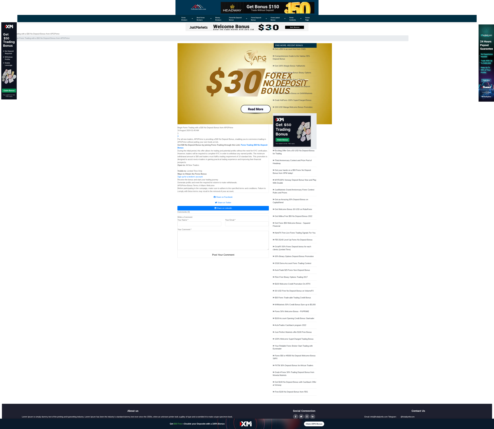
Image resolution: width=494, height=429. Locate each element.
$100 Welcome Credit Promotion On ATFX (292, 284)
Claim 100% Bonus (314, 424)
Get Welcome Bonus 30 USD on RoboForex (293, 209)
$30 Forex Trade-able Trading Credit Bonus (292, 298)
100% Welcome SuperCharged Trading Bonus (294, 339)
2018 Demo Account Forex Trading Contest (292, 263)
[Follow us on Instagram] (307, 416)
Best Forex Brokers (201, 19)
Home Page (307, 19)
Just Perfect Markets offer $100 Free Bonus (293, 332)
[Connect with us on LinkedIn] (312, 416)
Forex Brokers (184, 19)
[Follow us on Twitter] (301, 416)
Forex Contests (292, 19)
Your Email (230, 220)
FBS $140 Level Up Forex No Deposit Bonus (293, 240)
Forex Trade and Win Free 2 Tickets (289, 79)
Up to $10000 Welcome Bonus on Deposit (292, 86)
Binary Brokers (218, 19)
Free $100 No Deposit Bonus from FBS (291, 392)
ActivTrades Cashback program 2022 (290, 325)
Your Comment (185, 229)
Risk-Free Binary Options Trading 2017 (291, 277)
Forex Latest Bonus (275, 19)
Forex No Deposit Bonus (235, 19)
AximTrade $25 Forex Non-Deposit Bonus (292, 270)
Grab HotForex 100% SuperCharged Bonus (292, 100)
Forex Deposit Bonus (256, 19)
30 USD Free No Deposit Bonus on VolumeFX (294, 291)
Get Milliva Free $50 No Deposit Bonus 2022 (293, 216)
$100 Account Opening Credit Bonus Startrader (294, 318)
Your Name (183, 220)
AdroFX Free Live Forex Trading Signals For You (294, 233)
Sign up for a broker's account (190, 177)
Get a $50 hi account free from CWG (290, 49)
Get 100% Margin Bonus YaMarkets (289, 66)
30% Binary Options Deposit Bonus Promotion (294, 256)
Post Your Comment (223, 254)
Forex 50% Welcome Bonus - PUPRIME (291, 311)
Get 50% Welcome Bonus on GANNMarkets (293, 93)
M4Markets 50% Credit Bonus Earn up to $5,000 (295, 304)
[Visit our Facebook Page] (295, 416)
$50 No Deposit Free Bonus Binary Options (292, 73)
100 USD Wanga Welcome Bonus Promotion (293, 107)
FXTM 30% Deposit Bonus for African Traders (293, 365)
